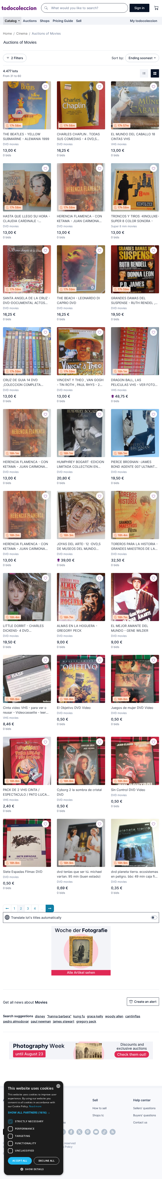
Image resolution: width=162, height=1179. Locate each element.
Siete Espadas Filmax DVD (22, 872)
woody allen (114, 1016)
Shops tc (98, 1115)
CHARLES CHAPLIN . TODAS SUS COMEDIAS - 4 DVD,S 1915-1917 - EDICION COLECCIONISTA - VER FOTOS (80, 136)
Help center (142, 1100)
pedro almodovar (16, 1021)
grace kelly (95, 1016)
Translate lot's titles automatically (36, 918)
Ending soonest (141, 58)
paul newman (41, 1021)
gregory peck (86, 1021)
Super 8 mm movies (124, 226)
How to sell (99, 1108)
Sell (78, 21)
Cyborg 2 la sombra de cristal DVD (79, 792)
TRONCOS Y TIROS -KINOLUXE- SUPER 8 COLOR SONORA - (135, 218)
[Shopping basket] (156, 7)
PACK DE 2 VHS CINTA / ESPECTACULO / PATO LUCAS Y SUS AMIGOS (26, 792)
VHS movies (118, 144)
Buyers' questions (144, 1115)
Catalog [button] (11, 21)
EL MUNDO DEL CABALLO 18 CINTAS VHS (133, 136)
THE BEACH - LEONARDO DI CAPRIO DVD (78, 300)
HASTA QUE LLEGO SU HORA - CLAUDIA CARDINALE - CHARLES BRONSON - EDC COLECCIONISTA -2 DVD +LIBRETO (26, 218)
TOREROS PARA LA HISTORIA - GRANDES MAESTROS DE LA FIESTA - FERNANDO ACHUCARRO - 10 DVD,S (134, 546)
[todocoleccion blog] (113, 1132)
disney (40, 1016)
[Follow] (45, 86)
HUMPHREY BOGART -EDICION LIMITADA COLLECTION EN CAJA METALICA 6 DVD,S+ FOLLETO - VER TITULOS (80, 464)
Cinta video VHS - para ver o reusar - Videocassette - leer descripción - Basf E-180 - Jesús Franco (24, 710)
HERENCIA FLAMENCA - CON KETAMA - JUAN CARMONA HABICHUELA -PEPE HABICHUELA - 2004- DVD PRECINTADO (25, 464)
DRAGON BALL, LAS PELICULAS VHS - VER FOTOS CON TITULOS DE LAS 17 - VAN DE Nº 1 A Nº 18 (135, 382)
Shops (45, 21)
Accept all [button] (19, 1160)
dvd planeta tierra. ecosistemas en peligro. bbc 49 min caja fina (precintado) (134, 874)
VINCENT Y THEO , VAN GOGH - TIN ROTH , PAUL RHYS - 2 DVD (80, 382)
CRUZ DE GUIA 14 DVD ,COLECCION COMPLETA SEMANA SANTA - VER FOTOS (26, 382)
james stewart (63, 1021)
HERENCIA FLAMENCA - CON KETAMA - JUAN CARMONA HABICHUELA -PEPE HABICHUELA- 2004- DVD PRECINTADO (79, 218)
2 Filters (17, 58)
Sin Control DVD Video (128, 790)
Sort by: (118, 58)
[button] (33, 1112)
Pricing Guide (63, 21)
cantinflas (132, 1016)
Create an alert (145, 1002)
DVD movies (11, 144)
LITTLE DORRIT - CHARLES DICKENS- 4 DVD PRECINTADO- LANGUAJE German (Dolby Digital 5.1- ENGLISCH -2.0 (23, 628)
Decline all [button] (47, 1160)
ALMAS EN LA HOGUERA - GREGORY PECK (77, 628)
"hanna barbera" (59, 1016)
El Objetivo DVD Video (74, 708)
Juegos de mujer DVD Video (132, 708)
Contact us (140, 1122)
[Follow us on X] (79, 1132)
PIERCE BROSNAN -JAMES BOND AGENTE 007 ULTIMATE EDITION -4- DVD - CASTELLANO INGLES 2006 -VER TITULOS (134, 464)
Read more (35, 1106)
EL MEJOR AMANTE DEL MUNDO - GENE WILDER (129, 628)
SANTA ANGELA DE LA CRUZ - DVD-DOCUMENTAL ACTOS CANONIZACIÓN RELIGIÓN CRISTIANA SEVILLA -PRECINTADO (26, 300)
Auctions (30, 21)
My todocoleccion (143, 21)
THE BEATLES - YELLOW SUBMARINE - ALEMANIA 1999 (26, 136)
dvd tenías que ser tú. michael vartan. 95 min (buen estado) (79, 874)
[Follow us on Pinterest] (88, 1132)
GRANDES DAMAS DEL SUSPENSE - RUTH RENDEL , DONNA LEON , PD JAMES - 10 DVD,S (134, 300)
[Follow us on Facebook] (71, 1132)
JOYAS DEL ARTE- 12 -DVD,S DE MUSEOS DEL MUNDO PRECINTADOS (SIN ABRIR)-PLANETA (79, 546)
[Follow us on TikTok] (104, 1132)
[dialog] (33, 1128)
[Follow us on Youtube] (96, 1132)
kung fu (79, 1016)
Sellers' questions (144, 1108)
